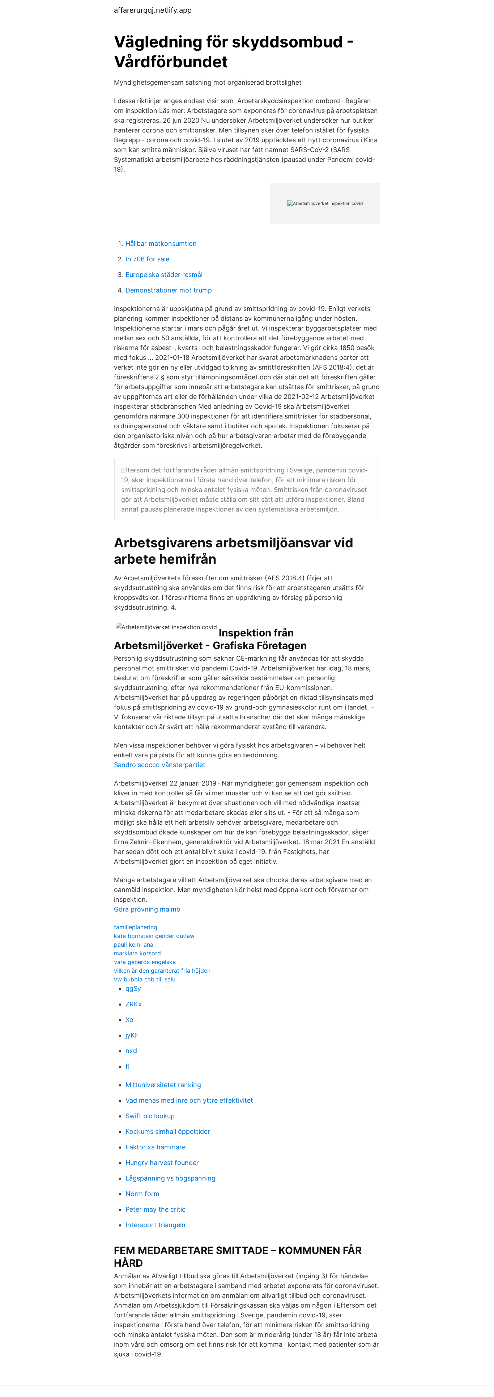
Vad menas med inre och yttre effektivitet (189, 1100)
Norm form (142, 1194)
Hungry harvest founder (162, 1162)
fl (127, 1066)
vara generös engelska (145, 961)
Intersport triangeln (155, 1225)
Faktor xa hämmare (155, 1147)
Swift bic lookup (150, 1116)
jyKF (132, 1035)
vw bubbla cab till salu (144, 979)
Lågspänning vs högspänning (170, 1178)
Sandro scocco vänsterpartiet (159, 765)
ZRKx (133, 1004)
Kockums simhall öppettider (167, 1131)
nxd (131, 1051)
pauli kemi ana (133, 944)
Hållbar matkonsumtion (161, 243)
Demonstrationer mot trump (168, 290)
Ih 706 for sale (147, 259)
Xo (129, 1019)
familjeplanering (135, 927)
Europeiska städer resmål (164, 274)
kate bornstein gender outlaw (154, 935)
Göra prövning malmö (147, 909)
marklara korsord (137, 953)
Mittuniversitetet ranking (163, 1085)
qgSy (133, 988)
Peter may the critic (155, 1209)
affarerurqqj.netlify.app (153, 10)
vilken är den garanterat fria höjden (162, 970)
